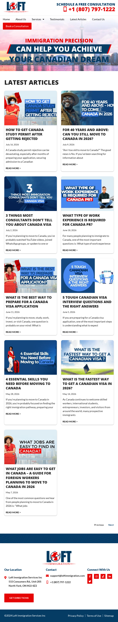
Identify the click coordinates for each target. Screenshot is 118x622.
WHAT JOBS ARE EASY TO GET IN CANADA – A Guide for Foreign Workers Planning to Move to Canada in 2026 (30, 477)
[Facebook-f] (89, 576)
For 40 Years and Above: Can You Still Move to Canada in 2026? (86, 134)
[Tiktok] (103, 576)
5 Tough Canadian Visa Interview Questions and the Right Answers (87, 302)
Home (6, 19)
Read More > (13, 168)
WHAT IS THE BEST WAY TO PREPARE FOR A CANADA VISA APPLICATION (29, 302)
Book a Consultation (17, 26)
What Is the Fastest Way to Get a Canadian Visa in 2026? (87, 383)
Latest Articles (78, 19)
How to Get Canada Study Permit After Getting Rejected (25, 134)
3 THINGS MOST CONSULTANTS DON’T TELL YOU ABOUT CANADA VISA (29, 220)
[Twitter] (89, 581)
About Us (21, 19)
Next (111, 524)
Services (36, 19)
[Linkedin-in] (109, 576)
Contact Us (98, 19)
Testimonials (57, 19)
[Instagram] (96, 576)
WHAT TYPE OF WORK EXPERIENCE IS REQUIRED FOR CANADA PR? (84, 220)
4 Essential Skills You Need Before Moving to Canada (28, 383)
